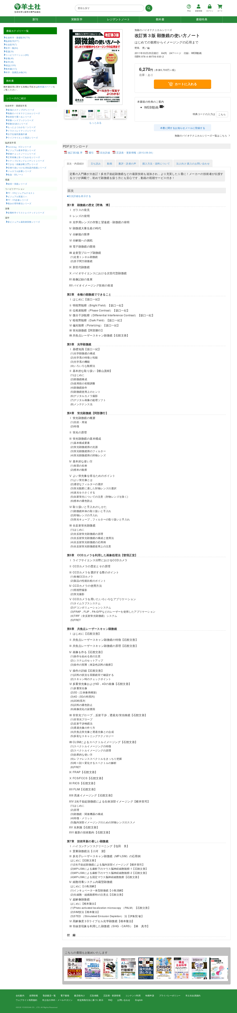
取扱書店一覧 (49, 995)
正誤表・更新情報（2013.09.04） (135, 152)
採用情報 (33, 995)
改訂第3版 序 (75, 152)
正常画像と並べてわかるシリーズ (24, 157)
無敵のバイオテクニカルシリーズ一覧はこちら (201, 135)
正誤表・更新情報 (112, 995)
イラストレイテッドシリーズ (22, 131)
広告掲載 (94, 995)
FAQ (110, 1000)
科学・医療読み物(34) (16, 72)
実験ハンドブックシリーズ (20, 120)
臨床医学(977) (12, 41)
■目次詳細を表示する (79, 196)
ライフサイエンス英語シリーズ (23, 138)
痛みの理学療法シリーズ (19, 203)
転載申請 (150, 995)
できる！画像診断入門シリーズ (23, 164)
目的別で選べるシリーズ (19, 117)
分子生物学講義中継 (17, 134)
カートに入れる (186, 84)
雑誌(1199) (11, 65)
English (139, 1000)
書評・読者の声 (127, 163)
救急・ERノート (15, 175)
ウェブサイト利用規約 (26, 1000)
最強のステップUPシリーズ (21, 110)
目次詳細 (105, 152)
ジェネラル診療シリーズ (19, 171)
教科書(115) (11, 69)
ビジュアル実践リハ (17, 196)
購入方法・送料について (156, 163)
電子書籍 (65, 995)
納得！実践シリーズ (17, 184)
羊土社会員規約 (193, 995)
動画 (109, 163)
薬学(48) (10, 62)
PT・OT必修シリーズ (18, 200)
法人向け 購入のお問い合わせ (193, 163)
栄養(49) (10, 58)
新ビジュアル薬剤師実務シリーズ (24, 222)
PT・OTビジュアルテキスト (21, 193)
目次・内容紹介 (75, 163)
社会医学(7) (11, 44)
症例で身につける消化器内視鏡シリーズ (27, 168)
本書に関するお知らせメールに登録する (182, 128)
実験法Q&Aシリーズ (18, 124)
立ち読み (96, 163)
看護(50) (10, 51)
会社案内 (20, 995)
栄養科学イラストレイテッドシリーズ (26, 213)
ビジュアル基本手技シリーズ (22, 150)
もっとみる (95, 122)
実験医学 (77, 19)
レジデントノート (118, 19)
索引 (91, 152)
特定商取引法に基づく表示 (90, 1000)
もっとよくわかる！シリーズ (22, 127)
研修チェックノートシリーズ (22, 154)
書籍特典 (202, 19)
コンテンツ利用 (133, 995)
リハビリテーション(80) (17, 55)
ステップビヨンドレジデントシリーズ (26, 161)
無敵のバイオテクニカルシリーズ (24, 113)
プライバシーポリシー (170, 995)
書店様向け (79, 995)
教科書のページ (45, 86)
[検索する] (148, 8)
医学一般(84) (12, 48)
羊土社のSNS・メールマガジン (57, 1000)
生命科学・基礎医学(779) (18, 37)
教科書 (160, 19)
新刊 (35, 19)
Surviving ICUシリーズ (19, 147)
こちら (222, 114)
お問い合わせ (123, 1000)
